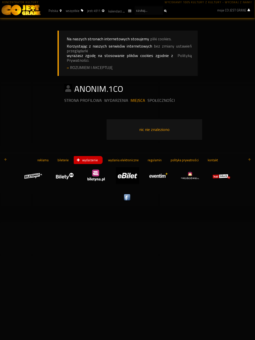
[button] (54, 10)
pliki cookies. (161, 39)
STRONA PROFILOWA (83, 100)
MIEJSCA (137, 100)
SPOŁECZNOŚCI (161, 100)
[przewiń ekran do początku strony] (5, 160)
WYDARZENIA (116, 100)
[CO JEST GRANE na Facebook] (127, 200)
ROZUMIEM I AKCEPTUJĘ (91, 67)
